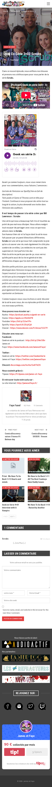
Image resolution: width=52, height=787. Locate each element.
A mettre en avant (10, 459)
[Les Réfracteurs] (26, 669)
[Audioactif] (26, 644)
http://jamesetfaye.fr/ (27, 383)
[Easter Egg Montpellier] (26, 658)
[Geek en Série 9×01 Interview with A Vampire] (13, 494)
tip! (14, 752)
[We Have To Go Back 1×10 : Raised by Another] (39, 494)
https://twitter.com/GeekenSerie (30, 356)
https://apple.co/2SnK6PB (21, 318)
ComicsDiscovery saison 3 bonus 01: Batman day (13, 436)
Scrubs (5, 539)
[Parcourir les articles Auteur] (26, 395)
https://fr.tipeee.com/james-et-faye (25, 374)
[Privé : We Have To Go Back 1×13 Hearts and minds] (13, 465)
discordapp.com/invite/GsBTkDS (25, 365)
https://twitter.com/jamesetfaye (31, 359)
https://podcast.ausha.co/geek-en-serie (27, 314)
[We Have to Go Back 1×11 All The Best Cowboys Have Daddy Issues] (39, 465)
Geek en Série (9, 47)
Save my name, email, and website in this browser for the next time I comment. (25, 611)
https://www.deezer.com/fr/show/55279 (29, 328)
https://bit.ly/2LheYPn (21, 321)
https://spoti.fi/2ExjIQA (21, 324)
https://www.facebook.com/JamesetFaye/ (27, 347)
